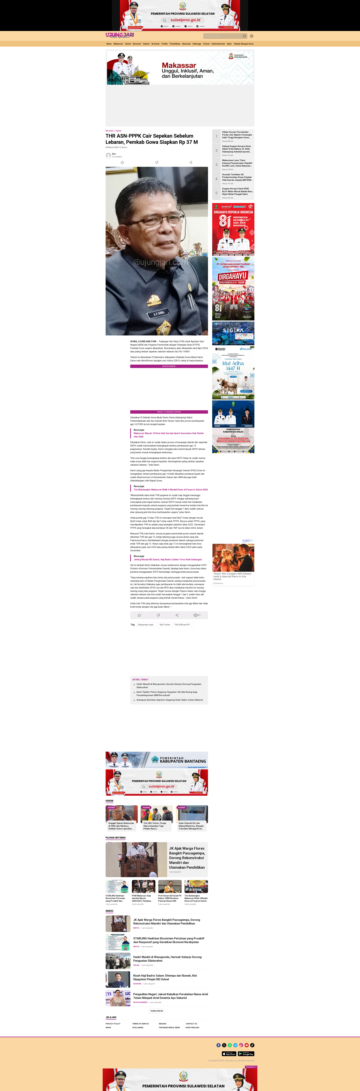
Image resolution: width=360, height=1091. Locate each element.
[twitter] (224, 1045)
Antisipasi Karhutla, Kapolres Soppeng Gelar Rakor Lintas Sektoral (170, 700)
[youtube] (247, 1045)
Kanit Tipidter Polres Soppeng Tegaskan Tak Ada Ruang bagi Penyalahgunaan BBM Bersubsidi (167, 694)
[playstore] (246, 1055)
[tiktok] (252, 1045)
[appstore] (229, 1055)
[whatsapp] (230, 1045)
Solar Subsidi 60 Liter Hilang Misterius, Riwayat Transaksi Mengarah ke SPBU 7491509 (191, 827)
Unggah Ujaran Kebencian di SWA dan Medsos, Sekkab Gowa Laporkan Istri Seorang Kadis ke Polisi (121, 828)
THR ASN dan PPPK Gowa (184, 625)
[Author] (108, 155)
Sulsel (118, 131)
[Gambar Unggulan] (157, 251)
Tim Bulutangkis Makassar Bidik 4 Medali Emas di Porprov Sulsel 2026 (171, 489)
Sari (114, 154)
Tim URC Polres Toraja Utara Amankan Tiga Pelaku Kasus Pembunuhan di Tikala (154, 827)
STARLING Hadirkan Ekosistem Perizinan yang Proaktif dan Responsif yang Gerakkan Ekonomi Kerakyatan (115, 902)
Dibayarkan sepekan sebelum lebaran (147, 625)
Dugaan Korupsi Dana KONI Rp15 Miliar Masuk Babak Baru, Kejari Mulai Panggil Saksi (237, 191)
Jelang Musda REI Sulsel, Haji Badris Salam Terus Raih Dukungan (168, 559)
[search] (244, 36)
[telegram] (235, 1045)
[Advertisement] (180, 105)
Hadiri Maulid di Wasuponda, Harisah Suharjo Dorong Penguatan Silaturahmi (169, 686)
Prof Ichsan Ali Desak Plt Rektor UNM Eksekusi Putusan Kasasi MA (169, 898)
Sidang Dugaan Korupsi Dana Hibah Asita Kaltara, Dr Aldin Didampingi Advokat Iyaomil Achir (236, 150)
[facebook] (218, 1045)
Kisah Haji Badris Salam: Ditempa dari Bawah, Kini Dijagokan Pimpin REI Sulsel (165, 977)
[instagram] (241, 1045)
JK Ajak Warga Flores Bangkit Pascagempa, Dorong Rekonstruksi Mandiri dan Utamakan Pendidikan (187, 858)
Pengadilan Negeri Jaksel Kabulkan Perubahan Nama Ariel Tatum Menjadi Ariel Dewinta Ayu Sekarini (170, 996)
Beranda (109, 131)
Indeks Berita (157, 1011)
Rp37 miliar (165, 625)
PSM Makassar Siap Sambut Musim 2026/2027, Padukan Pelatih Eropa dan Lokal (143, 900)
